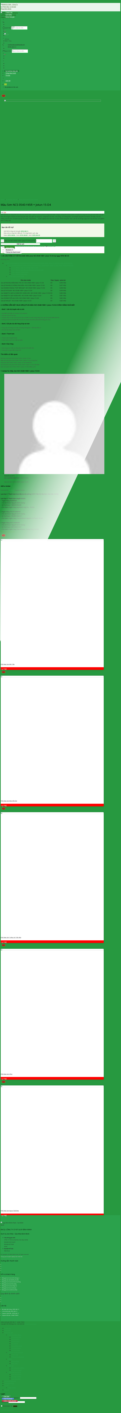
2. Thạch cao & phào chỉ (13, 38)
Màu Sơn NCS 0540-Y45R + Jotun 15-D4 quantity (20, 241)
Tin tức (7, 75)
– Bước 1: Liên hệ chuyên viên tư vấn (24, 268)
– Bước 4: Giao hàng (19, 274)
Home (3, 199)
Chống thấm (10, 27)
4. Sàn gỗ (8, 53)
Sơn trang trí (10, 24)
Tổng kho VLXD (10, 73)
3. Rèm (8, 46)
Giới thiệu (8, 15)
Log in (15, 1406)
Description (9, 247)
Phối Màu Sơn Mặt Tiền (8, 664)
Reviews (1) (9, 250)
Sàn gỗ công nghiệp (12, 56)
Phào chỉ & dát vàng (12, 43)
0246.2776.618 (14, 1251)
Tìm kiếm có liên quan (16, 276)
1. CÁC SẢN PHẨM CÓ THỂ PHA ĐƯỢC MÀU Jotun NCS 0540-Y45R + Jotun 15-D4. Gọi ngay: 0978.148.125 (38, 263)
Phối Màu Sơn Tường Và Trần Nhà (11, 937)
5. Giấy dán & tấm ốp (12, 61)
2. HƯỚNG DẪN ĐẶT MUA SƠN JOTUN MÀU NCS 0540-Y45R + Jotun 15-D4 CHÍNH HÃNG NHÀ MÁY (41, 265)
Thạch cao (9, 41)
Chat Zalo (6, 1396)
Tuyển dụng (9, 78)
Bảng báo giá (9, 17)
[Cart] (5, 84)
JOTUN (50, 246)
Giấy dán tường (11, 63)
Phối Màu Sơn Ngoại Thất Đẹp (10, 1211)
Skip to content (6, 2)
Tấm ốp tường (11, 68)
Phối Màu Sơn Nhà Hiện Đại (9, 801)
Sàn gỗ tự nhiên (11, 58)
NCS (54, 246)
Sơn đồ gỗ (9, 29)
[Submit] (5, 54)
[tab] (54, 247)
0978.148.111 (19, 1242)
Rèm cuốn (9, 51)
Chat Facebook (8, 1398)
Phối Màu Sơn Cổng (6, 1074)
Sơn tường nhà (11, 22)
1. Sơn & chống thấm (12, 19)
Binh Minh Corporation (31, 1324)
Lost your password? (7, 1410)
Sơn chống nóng (11, 31)
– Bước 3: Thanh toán (19, 272)
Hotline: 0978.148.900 (10, 1401)
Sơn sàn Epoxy (11, 33)
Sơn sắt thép (10, 35)
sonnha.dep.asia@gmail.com (15, 1246)
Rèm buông (10, 48)
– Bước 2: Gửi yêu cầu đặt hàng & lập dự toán (27, 270)
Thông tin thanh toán (13, 252)
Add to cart (20, 244)
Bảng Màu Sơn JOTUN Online (28, 199)
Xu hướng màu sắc (11, 71)
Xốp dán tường (11, 66)
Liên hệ (7, 81)
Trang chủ (8, 12)
